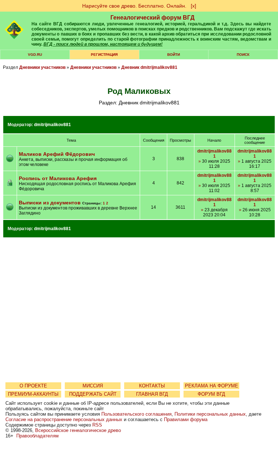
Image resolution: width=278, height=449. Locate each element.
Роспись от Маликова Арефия (58, 178)
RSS (97, 425)
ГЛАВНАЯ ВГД (152, 394)
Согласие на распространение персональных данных (63, 419)
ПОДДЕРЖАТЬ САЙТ (93, 394)
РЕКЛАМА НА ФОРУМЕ (211, 385)
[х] (193, 6)
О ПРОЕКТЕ (33, 385)
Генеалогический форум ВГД (152, 17)
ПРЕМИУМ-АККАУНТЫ (33, 394)
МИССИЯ (93, 385)
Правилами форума (185, 419)
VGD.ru (35, 55)
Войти (173, 55)
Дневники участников (42, 67)
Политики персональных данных (210, 414)
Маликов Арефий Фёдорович (57, 154)
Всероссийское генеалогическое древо (78, 430)
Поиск (243, 55)
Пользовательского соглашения (136, 414)
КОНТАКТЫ (152, 385)
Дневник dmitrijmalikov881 (149, 67)
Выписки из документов (50, 202)
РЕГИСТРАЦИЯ (104, 55)
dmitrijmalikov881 (52, 124)
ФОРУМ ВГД (211, 394)
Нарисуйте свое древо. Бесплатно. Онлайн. (134, 6)
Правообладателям (37, 435)
